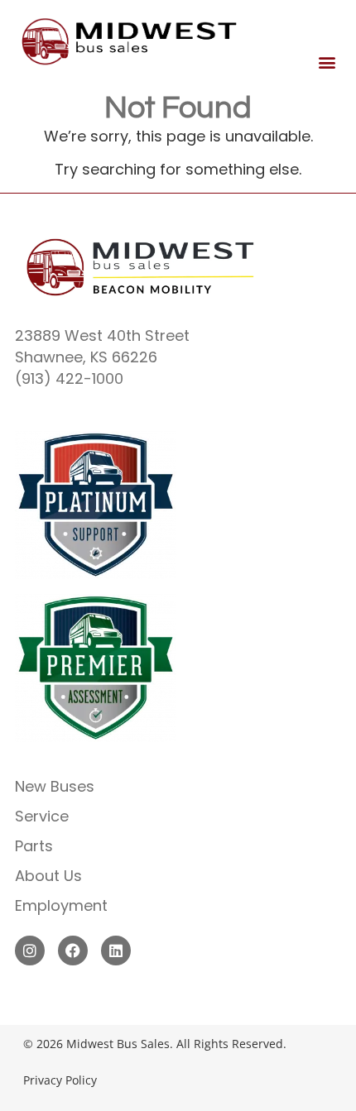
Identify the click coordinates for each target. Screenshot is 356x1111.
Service (42, 816)
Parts (34, 846)
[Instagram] (30, 950)
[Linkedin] (116, 950)
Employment (61, 905)
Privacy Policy (60, 1080)
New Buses (54, 786)
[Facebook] (73, 950)
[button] (327, 62)
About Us (48, 875)
